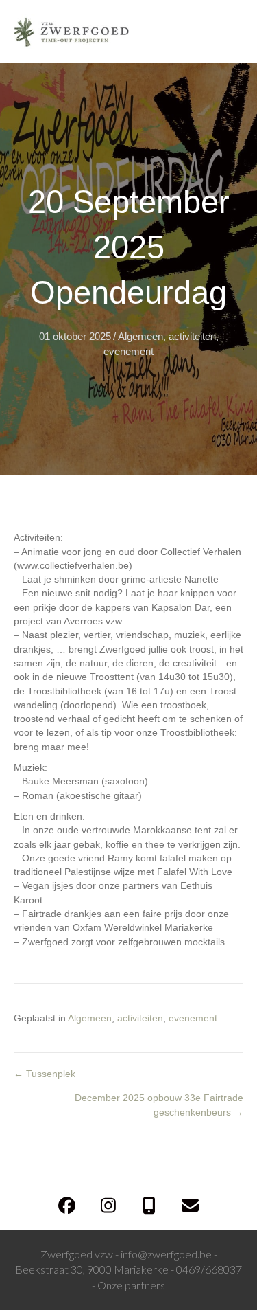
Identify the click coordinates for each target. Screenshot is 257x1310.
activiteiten (192, 336)
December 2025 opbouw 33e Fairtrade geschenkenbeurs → (159, 1104)
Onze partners (131, 1284)
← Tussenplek (44, 1073)
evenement (128, 351)
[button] (67, 1205)
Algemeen (140, 336)
